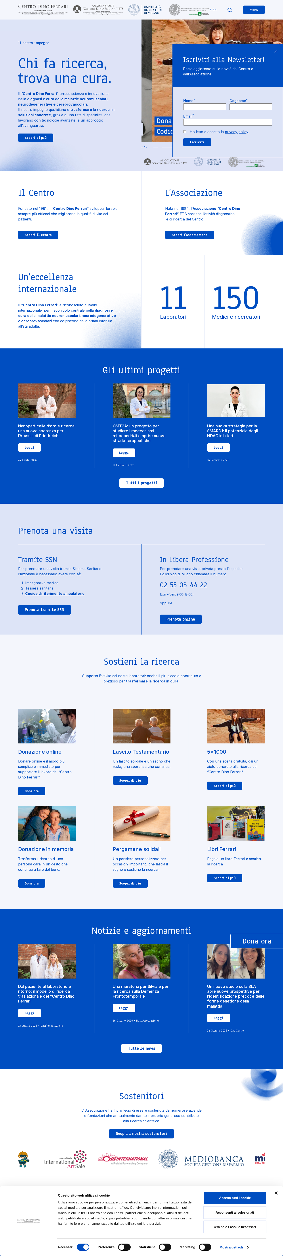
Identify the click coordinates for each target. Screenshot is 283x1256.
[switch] (124, 1247)
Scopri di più (36, 138)
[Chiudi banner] (276, 1193)
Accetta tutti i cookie (235, 1198)
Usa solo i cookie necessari (235, 1227)
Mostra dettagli (231, 1247)
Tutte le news (141, 1048)
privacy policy (236, 132)
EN (214, 10)
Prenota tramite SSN (44, 609)
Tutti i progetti (141, 483)
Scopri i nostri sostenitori (141, 1133)
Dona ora (32, 791)
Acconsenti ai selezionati (235, 1212)
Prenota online (180, 619)
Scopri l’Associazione (190, 235)
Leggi (29, 447)
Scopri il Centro (38, 235)
